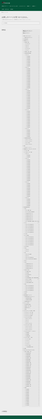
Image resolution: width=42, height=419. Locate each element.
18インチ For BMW (28, 254)
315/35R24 (28, 202)
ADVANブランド (26, 40)
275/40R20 (28, 169)
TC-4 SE (26, 233)
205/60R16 (27, 398)
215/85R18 (27, 334)
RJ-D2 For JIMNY (28, 279)
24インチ (27, 197)
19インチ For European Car (30, 287)
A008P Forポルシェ (27, 307)
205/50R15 (28, 130)
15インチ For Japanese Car (30, 230)
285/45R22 (28, 196)
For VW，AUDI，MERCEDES (30, 211)
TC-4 (25, 222)
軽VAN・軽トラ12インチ (28, 37)
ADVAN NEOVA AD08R (28, 53)
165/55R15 (28, 131)
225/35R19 (28, 98)
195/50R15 (28, 134)
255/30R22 (28, 183)
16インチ (27, 45)
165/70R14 (27, 390)
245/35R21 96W (28, 379)
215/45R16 (28, 62)
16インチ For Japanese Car (30, 224)
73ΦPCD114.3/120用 (29, 299)
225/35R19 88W (28, 359)
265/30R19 (28, 108)
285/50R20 (28, 180)
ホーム (3, 12)
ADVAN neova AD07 (28, 51)
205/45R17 (28, 111)
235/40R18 (28, 70)
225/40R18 (28, 76)
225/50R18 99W (28, 384)
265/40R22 (28, 189)
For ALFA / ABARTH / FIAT (29, 282)
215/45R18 (28, 84)
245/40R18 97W (28, 386)
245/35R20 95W (28, 375)
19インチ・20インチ (29, 144)
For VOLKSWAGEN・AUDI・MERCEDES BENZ (32, 277)
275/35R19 (28, 97)
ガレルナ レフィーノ (28, 147)
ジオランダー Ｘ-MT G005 (28, 315)
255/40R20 (28, 161)
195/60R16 (27, 397)
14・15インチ (28, 48)
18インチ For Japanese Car (30, 227)
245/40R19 (28, 90)
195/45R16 (28, 56)
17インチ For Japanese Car (30, 232)
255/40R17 (28, 123)
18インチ (27, 67)
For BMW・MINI (28, 271)
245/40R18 (28, 86)
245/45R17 (28, 117)
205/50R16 (28, 57)
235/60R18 (28, 156)
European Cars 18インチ (29, 268)
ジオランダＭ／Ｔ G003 (28, 337)
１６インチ (27, 340)
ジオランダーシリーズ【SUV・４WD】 (29, 310)
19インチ (27, 89)
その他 (25, 348)
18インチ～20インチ (29, 318)
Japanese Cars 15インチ (29, 213)
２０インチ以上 (28, 345)
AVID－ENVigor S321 (28, 351)
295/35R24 (28, 205)
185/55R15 (28, 133)
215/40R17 (28, 120)
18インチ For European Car (30, 238)
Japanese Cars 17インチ (29, 216)
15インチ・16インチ (29, 139)
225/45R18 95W (28, 378)
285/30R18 (28, 73)
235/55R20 (28, 175)
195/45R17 (28, 114)
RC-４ (26, 260)
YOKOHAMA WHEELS (27, 207)
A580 (25, 387)
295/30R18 (28, 75)
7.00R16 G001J (28, 335)
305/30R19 (28, 103)
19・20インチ (28, 43)
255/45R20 (28, 163)
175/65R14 (27, 401)
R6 (25, 252)
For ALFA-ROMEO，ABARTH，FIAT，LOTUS (32, 221)
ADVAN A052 (27, 42)
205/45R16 (28, 65)
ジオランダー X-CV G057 (29, 313)
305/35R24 (28, 200)
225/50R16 (28, 64)
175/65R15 (27, 403)
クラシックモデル (26, 302)
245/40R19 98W (28, 354)
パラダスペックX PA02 (28, 152)
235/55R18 (28, 155)
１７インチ (27, 342)
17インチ (27, 109)
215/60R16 (27, 389)
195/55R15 (28, 136)
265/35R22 (28, 188)
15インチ (27, 128)
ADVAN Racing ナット (28, 301)
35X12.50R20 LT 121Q (30, 346)
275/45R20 (28, 172)
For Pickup (27, 276)
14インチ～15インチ (29, 323)
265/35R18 (28, 87)
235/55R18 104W (28, 370)
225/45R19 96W (28, 381)
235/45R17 (28, 119)
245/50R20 (28, 178)
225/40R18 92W (28, 365)
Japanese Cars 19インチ (29, 219)
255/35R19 (28, 106)
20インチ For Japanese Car (30, 241)
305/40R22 (28, 185)
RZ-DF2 (26, 291)
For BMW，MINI (28, 210)
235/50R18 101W (28, 367)
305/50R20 (28, 166)
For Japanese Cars (28, 274)
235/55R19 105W (28, 373)
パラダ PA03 (27, 150)
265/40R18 (28, 68)
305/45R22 (28, 186)
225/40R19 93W (28, 368)
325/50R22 (28, 191)
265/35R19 (28, 92)
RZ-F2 (26, 293)
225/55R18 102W (28, 353)
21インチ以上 (28, 142)
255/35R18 (28, 78)
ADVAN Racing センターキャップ (29, 296)
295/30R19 (28, 100)
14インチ (27, 249)
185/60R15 (27, 392)
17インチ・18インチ (29, 141)
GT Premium (27, 246)
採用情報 (11, 9)
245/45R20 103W (28, 364)
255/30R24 (28, 199)
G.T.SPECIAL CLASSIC (28, 304)
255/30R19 (28, 101)
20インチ (27, 158)
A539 (25, 309)
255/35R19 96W (28, 376)
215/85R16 (27, 332)
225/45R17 (28, 122)
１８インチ (27, 343)
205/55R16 (28, 59)
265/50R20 (28, 167)
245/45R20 (28, 177)
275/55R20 (28, 174)
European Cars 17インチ (29, 265)
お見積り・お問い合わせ (5, 9)
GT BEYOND (27, 235)
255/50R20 (28, 164)
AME (24, 145)
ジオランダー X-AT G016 (29, 312)
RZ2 (25, 208)
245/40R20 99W (28, 356)
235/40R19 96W (28, 357)
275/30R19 (28, 95)
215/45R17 (28, 125)
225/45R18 (28, 81)
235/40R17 (28, 112)
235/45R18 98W (28, 362)
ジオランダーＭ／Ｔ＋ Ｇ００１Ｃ (30, 331)
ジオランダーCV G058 (28, 324)
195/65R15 (27, 400)
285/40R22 (28, 194)
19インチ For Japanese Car (30, 243)
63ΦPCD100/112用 (28, 298)
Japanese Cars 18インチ (29, 266)
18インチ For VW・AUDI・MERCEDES (31, 258)
